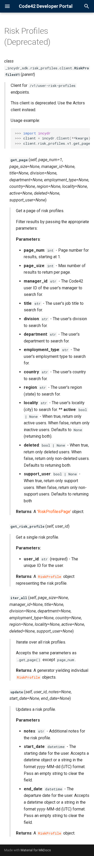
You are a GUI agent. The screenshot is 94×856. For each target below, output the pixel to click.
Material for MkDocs (36, 850)
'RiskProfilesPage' (54, 511)
